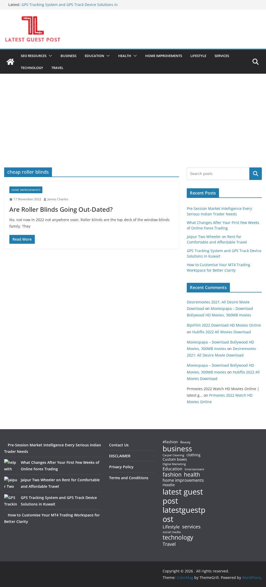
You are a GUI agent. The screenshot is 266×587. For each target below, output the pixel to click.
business (177, 448)
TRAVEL (57, 67)
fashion (172, 474)
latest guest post (183, 496)
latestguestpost (184, 514)
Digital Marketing (174, 464)
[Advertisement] (133, 128)
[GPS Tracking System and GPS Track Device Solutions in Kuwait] (10, 500)
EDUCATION (94, 55)
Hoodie (169, 485)
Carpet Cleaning (173, 455)
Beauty (185, 442)
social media (172, 532)
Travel (169, 544)
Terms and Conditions (128, 477)
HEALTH (124, 55)
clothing (194, 455)
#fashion (170, 442)
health (192, 474)
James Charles (58, 199)
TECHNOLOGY (32, 67)
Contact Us (119, 444)
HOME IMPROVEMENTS (163, 55)
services (191, 526)
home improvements (183, 480)
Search (255, 174)
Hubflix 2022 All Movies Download (221, 331)
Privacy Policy (121, 466)
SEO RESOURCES (33, 55)
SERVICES (222, 55)
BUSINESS (68, 55)
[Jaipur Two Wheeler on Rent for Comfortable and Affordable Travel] (10, 483)
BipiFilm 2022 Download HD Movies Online (224, 325)
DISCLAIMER (119, 455)
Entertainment (194, 469)
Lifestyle (171, 527)
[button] (49, 55)
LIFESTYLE (198, 55)
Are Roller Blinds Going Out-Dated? (61, 209)
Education (172, 468)
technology (178, 537)
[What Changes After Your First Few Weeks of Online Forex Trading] (10, 465)
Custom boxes (175, 459)
